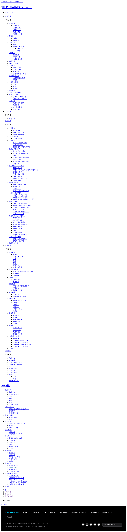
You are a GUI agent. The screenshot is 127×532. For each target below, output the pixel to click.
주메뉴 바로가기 (17, 2)
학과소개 (8, 121)
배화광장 (8, 351)
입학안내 (8, 111)
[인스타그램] (87, 524)
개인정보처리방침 (12, 512)
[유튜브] (83, 524)
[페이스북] (98, 524)
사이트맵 (8, 517)
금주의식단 (9, 496)
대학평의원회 (94, 512)
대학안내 (8, 16)
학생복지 (8, 494)
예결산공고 (36, 512)
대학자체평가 (49, 512)
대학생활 (8, 245)
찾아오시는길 (107, 512)
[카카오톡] (90, 524)
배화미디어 (9, 12)
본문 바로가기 (6, 2)
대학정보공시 (63, 512)
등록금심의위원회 (78, 512)
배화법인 (25, 512)
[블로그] (94, 524)
